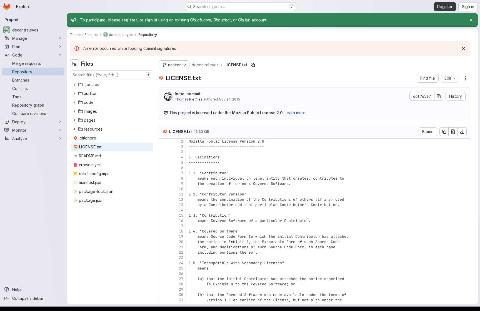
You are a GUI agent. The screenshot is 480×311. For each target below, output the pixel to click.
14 (181, 210)
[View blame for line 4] (163, 157)
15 (181, 215)
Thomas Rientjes (188, 99)
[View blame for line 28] (163, 284)
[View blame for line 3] (163, 152)
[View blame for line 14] (163, 210)
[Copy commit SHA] (438, 96)
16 (181, 220)
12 (181, 199)
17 (181, 226)
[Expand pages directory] (74, 120)
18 (181, 231)
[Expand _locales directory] (74, 84)
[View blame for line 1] (163, 141)
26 (181, 273)
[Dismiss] (463, 48)
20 (181, 241)
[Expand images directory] (74, 111)
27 (181, 278)
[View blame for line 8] (163, 178)
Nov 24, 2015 (229, 99)
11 (181, 194)
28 (181, 284)
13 (181, 204)
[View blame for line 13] (163, 204)
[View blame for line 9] (163, 183)
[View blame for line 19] (163, 236)
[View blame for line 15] (163, 215)
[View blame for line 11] (163, 194)
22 (181, 252)
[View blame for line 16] (163, 220)
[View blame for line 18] (163, 231)
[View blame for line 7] (163, 173)
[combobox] (111, 74)
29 (181, 289)
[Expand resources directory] (74, 129)
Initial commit (188, 93)
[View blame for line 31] (163, 300)
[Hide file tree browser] (74, 63)
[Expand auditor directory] (74, 93)
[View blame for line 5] (163, 162)
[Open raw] (453, 131)
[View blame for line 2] (163, 146)
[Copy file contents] (443, 131)
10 (181, 189)
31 (181, 300)
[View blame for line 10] (163, 189)
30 (181, 294)
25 (181, 268)
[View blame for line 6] (163, 167)
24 (181, 263)
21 (181, 247)
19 (181, 236)
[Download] (462, 131)
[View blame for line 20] (163, 241)
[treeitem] (112, 84)
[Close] (471, 20)
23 (181, 257)
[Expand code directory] (74, 102)
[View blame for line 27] (163, 278)
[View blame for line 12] (163, 199)
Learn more (295, 112)
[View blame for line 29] (163, 289)
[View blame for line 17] (163, 226)
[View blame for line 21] (163, 247)
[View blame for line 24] (163, 263)
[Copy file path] (252, 64)
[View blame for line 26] (163, 273)
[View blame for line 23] (163, 257)
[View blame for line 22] (163, 252)
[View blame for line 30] (163, 294)
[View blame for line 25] (163, 268)
